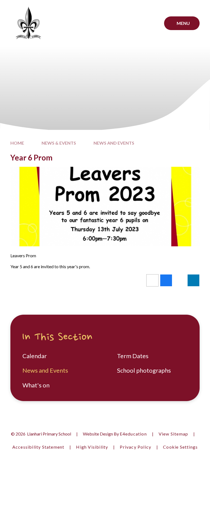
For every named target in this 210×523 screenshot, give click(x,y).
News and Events (114, 142)
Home (17, 142)
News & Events (59, 142)
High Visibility (92, 446)
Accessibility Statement (38, 446)
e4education (133, 433)
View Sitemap (173, 433)
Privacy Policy (135, 446)
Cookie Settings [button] (180, 446)
